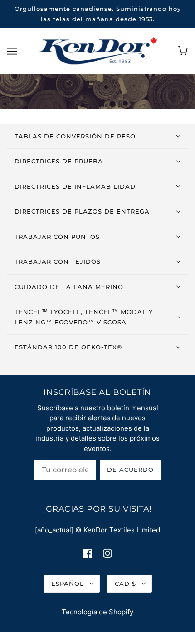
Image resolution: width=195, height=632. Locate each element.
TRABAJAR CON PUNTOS (57, 236)
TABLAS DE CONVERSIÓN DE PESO (75, 136)
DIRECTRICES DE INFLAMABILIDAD (75, 186)
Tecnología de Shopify (97, 612)
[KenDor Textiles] (97, 50)
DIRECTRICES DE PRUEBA (59, 161)
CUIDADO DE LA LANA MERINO (69, 286)
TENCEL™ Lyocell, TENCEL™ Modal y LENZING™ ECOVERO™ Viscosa (84, 317)
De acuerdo (130, 469)
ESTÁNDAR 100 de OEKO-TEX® (68, 347)
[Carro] (183, 50)
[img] (88, 553)
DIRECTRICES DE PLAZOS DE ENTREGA (82, 211)
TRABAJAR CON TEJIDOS (58, 261)
